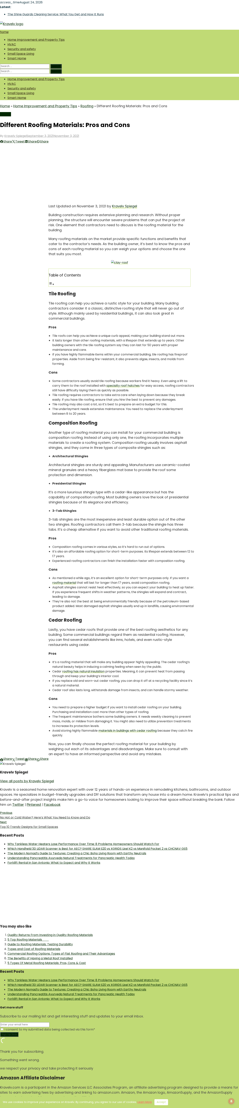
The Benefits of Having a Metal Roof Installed (40, 958)
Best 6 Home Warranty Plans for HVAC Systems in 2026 (47, 15)
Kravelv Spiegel (15, 136)
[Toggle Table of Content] (51, 284)
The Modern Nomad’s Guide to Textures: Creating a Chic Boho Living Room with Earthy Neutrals (76, 853)
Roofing (86, 106)
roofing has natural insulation (83, 671)
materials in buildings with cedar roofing (127, 730)
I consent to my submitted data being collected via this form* (49, 1029)
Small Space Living (20, 54)
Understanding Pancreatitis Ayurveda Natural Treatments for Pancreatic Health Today (71, 858)
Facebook (52, 804)
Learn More (144, 1102)
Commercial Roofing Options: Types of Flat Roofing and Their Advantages (61, 953)
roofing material (64, 583)
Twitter (18, 804)
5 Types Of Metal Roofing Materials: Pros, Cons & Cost (46, 963)
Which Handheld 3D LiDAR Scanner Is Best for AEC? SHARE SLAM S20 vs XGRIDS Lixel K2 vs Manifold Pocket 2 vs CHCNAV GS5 (97, 849)
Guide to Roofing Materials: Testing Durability (40, 944)
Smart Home (16, 58)
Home (5, 106)
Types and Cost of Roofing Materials (33, 949)
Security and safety (21, 49)
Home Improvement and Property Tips (36, 40)
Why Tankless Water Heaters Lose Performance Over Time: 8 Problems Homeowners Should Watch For (83, 844)
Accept (161, 1102)
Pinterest (34, 804)
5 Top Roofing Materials (28, 939)
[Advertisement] (119, 172)
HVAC (11, 44)
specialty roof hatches (123, 385)
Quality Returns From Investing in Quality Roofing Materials (50, 935)
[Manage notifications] (231, 1101)
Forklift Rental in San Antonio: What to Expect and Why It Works (53, 863)
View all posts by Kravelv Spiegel (27, 781)
